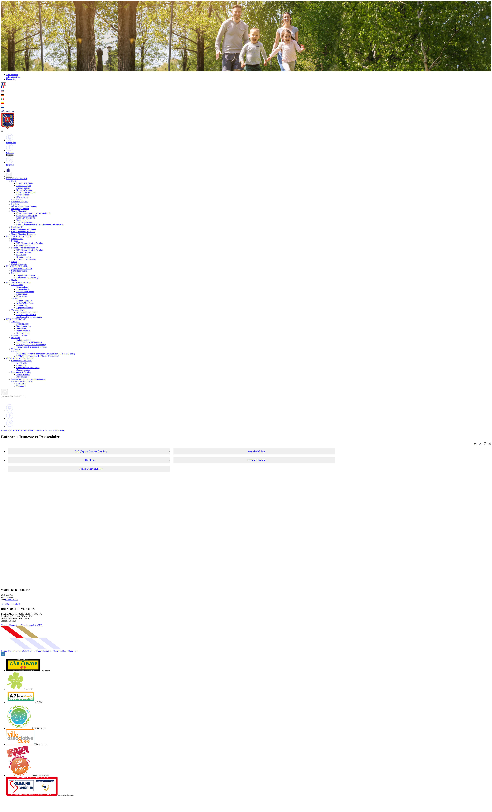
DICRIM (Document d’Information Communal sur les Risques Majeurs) (45, 354)
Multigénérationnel (19, 264)
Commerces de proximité (21, 361)
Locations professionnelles (22, 381)
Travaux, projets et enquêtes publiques (31, 347)
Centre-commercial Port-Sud (27, 368)
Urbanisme (15, 338)
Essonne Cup (21, 305)
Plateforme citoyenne (19, 202)
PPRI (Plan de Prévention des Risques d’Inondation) (37, 356)
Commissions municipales (26, 215)
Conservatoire (22, 296)
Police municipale (23, 185)
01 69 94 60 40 (11, 600)
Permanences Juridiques (26, 192)
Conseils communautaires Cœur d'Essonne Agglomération (39, 225)
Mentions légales (35, 651)
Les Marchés (21, 363)
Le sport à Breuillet (24, 301)
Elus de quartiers (23, 220)
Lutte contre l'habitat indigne (27, 278)
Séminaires (20, 384)
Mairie (14, 181)
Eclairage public (22, 333)
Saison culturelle (23, 289)
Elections (15, 204)
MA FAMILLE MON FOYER (22, 430)
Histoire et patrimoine (20, 209)
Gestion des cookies (9, 651)
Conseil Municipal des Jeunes (23, 232)
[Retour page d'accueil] (7, 128)
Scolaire (14, 241)
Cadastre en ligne (23, 340)
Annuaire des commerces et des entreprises (28, 379)
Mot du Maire (16, 199)
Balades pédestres (23, 326)
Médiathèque (21, 294)
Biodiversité (21, 328)
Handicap (15, 280)
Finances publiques (24, 222)
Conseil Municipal (18, 211)
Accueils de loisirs (23, 252)
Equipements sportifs (24, 308)
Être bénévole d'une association (29, 317)
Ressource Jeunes (23, 257)
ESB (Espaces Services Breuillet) (29, 243)
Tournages (20, 386)
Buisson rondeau (23, 370)
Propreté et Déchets (19, 335)
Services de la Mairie (24, 183)
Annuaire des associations (26, 312)
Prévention (15, 351)
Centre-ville (21, 365)
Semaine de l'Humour (25, 291)
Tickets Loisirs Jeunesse (26, 259)
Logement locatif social (25, 275)
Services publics (22, 195)
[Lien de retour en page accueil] (8, 171)
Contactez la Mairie (50, 651)
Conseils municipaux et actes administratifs (33, 213)
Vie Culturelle (17, 285)
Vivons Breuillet (23, 374)
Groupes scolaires (23, 245)
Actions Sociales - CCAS (21, 268)
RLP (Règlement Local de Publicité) (31, 344)
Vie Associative (17, 310)
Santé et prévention (19, 271)
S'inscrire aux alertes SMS (31, 625)
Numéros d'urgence (24, 190)
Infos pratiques (22, 377)
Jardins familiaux (23, 331)
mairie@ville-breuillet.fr (10, 604)
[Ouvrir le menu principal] (2, 131)
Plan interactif (16, 227)
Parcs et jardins (22, 324)
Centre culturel (22, 287)
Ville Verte (15, 321)
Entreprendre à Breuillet (21, 372)
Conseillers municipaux (25, 218)
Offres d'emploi (22, 197)
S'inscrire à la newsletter (10, 625)
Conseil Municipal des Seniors (23, 234)
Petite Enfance (17, 238)
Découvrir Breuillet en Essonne (24, 206)
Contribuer (63, 651)
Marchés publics (23, 188)
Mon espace (73, 651)
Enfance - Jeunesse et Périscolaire (24, 248)
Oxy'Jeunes (21, 255)
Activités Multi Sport (24, 303)
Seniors (14, 262)
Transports (15, 349)
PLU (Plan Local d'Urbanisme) (29, 342)
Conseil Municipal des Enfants (23, 229)
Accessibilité (23, 651)
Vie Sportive (16, 298)
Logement (15, 273)
